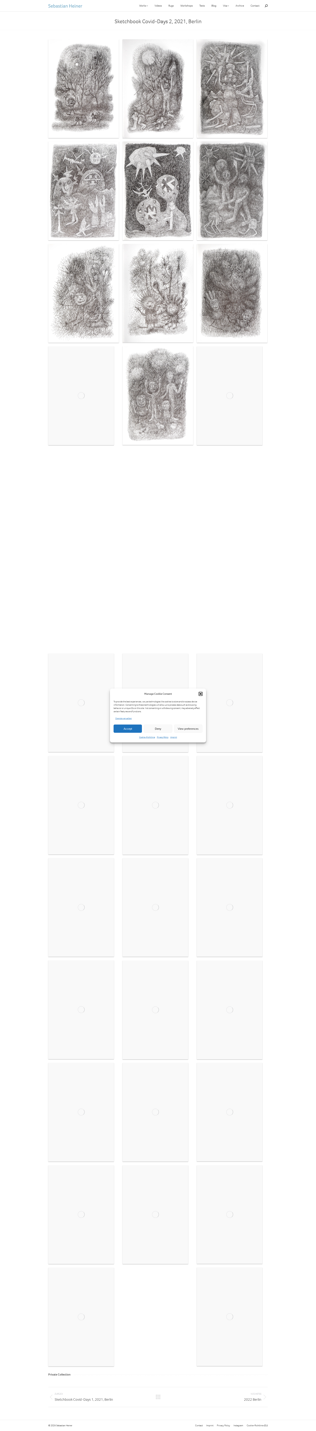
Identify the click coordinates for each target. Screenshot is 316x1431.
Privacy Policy (162, 737)
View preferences (188, 728)
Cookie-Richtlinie (147, 737)
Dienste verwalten (123, 718)
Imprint (173, 737)
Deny (158, 728)
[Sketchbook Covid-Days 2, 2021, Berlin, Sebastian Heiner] (83, 88)
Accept (128, 728)
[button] (200, 694)
